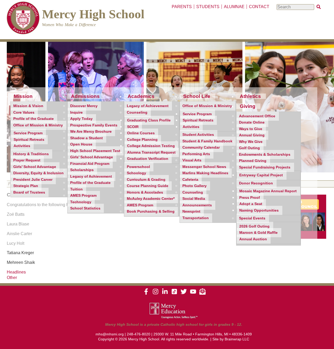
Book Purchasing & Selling (151, 211)
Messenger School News (204, 167)
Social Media (193, 199)
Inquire (76, 112)
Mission (23, 96)
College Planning (142, 140)
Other (12, 277)
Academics (141, 96)
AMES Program (83, 195)
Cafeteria (190, 180)
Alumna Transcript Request (151, 152)
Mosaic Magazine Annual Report (268, 191)
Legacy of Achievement (91, 176)
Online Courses (141, 133)
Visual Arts (191, 160)
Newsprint (191, 211)
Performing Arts (196, 154)
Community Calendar (201, 147)
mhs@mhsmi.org (110, 334)
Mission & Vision (28, 106)
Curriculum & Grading (146, 180)
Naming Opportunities (259, 210)
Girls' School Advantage (34, 167)
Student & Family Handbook (207, 141)
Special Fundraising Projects (264, 167)
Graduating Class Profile (149, 120)
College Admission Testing (151, 146)
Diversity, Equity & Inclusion (38, 173)
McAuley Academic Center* (151, 199)
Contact (259, 6)
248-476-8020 (138, 334)
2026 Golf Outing (254, 226)
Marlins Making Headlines (205, 173)
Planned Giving (252, 161)
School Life (196, 96)
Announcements (197, 205)
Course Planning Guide (147, 186)
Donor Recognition (256, 183)
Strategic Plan (25, 186)
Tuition (76, 189)
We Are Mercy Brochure (91, 131)
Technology (80, 202)
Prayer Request (26, 160)
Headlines (16, 272)
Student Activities (198, 135)
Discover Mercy (84, 106)
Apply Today (81, 119)
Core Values (23, 112)
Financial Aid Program (89, 164)
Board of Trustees (29, 192)
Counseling (137, 112)
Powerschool (138, 167)
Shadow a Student (86, 138)
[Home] (23, 19)
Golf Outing (249, 148)
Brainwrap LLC (237, 339)
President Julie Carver (32, 180)
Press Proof (249, 198)
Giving (247, 106)
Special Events (252, 218)
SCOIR (133, 127)
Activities (22, 146)
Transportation (195, 218)
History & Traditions (31, 154)
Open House (81, 144)
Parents (182, 6)
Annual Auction (253, 239)
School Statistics (85, 208)
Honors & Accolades (145, 192)
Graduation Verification (147, 159)
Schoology (136, 173)
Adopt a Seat (250, 204)
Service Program (28, 133)
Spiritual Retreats (29, 140)
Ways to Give (250, 129)
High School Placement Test (95, 151)
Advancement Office (257, 116)
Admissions (85, 96)
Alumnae (234, 6)
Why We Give (251, 142)
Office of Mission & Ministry (38, 125)
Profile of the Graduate (33, 119)
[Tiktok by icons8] (174, 293)
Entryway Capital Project (261, 175)
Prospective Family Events (93, 125)
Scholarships (82, 170)
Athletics (250, 96)
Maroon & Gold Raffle (258, 233)
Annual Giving (252, 135)
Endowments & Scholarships (264, 154)
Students (207, 6)
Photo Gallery (194, 186)
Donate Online (252, 122)
